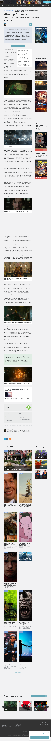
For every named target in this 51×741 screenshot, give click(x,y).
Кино (6, 10)
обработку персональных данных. (38, 734)
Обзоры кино (10, 10)
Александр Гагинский (10, 23)
